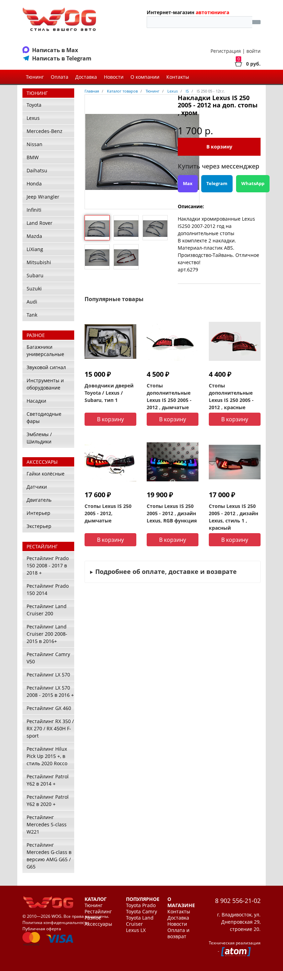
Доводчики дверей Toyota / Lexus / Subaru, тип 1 (109, 392)
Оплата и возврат (178, 933)
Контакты (177, 77)
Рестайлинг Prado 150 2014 (48, 589)
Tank (32, 314)
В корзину (219, 146)
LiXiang (35, 249)
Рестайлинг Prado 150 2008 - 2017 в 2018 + (48, 565)
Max (188, 183)
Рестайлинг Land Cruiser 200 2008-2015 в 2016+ (47, 633)
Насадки (36, 400)
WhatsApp (252, 183)
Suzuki (34, 288)
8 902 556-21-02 (238, 900)
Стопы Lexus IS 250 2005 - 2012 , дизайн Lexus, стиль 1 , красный (233, 517)
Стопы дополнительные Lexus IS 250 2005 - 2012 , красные (231, 396)
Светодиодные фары (44, 417)
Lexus (33, 118)
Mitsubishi (39, 262)
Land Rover (39, 223)
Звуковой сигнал (46, 367)
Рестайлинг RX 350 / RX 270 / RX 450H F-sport (50, 728)
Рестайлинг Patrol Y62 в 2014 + (48, 780)
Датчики (37, 486)
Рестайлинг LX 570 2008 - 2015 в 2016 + (50, 691)
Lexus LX (136, 930)
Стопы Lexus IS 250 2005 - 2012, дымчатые (108, 513)
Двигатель (39, 500)
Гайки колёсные (46, 473)
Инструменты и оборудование (45, 384)
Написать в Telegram (61, 58)
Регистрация (226, 51)
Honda (34, 183)
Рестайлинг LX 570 (48, 674)
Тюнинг (35, 77)
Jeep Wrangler (43, 196)
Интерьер (38, 513)
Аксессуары (98, 924)
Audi (32, 301)
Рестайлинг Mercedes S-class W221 (47, 824)
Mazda (34, 236)
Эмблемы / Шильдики (39, 438)
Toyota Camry (141, 911)
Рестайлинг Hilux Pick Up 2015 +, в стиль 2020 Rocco (47, 756)
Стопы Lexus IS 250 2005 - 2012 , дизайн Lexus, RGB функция (172, 513)
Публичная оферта (41, 929)
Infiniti (34, 209)
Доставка (86, 77)
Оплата (59, 77)
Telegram (216, 183)
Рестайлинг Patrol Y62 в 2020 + (48, 800)
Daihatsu (37, 170)
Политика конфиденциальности (55, 922)
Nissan (34, 144)
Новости (114, 77)
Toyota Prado (141, 905)
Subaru (35, 275)
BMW (33, 157)
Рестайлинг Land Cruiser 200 (47, 610)
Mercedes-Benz (44, 131)
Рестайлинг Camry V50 (48, 658)
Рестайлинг (98, 911)
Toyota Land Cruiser (140, 921)
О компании (144, 77)
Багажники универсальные (45, 350)
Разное (93, 918)
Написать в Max (55, 50)
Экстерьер (39, 526)
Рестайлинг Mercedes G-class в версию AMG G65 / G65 (49, 856)
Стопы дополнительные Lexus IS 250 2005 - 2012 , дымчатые (169, 396)
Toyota (34, 105)
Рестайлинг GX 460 (49, 708)
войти (253, 51)
